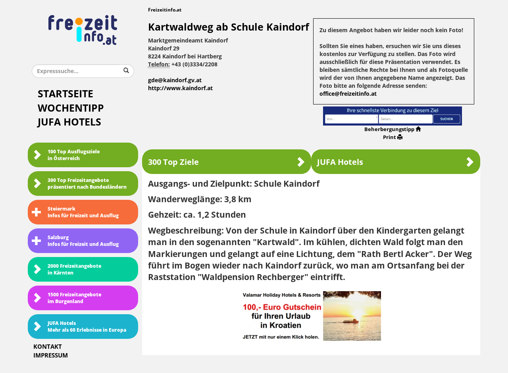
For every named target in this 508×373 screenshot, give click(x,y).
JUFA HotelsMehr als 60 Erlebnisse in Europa (87, 327)
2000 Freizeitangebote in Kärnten (74, 269)
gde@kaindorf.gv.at (175, 80)
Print (389, 137)
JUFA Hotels (69, 122)
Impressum (50, 355)
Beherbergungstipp (389, 129)
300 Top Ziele (173, 162)
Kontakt (47, 346)
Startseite (65, 94)
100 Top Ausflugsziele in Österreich (74, 155)
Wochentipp (71, 108)
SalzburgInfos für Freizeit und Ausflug (83, 241)
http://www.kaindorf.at (180, 88)
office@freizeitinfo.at (348, 94)
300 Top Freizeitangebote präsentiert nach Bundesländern (87, 184)
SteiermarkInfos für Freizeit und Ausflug (83, 212)
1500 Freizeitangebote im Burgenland (74, 298)
